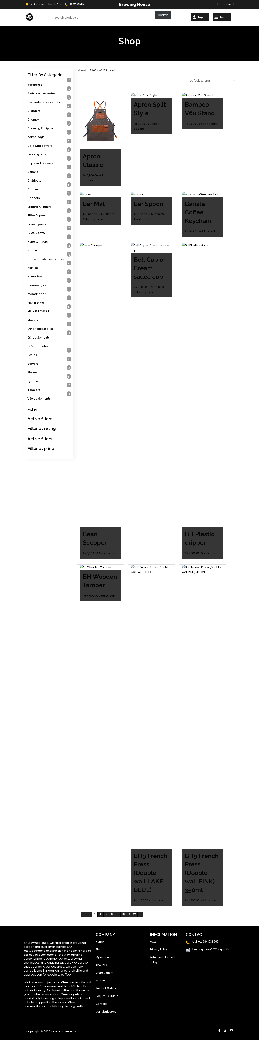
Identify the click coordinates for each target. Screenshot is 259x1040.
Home (100, 942)
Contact (101, 1004)
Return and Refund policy (162, 959)
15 (123, 914)
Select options (93, 219)
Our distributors (106, 1011)
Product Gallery (106, 988)
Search (163, 15)
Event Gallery (104, 973)
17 (134, 914)
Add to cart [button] (209, 124)
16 (129, 914)
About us (102, 965)
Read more (141, 219)
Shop (99, 949)
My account (104, 957)
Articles (100, 980)
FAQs (153, 942)
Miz (79, 1031)
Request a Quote (107, 996)
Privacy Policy (159, 949)
